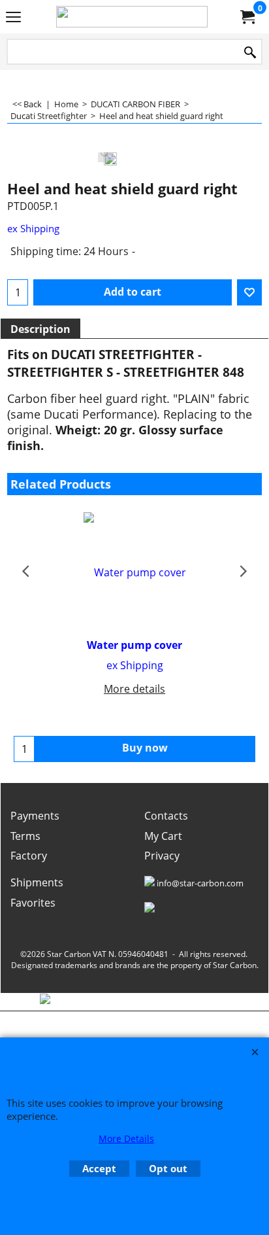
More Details (126, 1138)
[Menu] (13, 17)
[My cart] (247, 17)
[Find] (250, 52)
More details (134, 689)
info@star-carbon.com (200, 883)
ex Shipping (33, 228)
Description (40, 329)
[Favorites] (249, 292)
